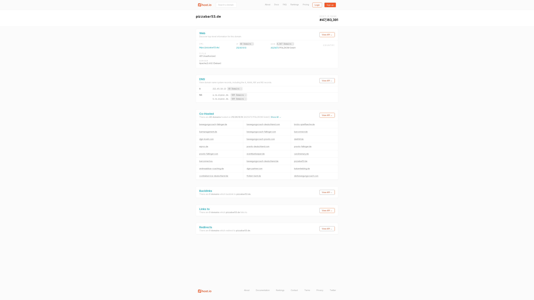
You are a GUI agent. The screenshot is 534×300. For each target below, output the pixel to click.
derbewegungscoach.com (306, 176)
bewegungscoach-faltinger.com (261, 132)
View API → (327, 34)
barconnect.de (301, 132)
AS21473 (275, 48)
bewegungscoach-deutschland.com (263, 124)
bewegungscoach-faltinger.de (213, 124)
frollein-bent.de (254, 176)
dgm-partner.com (254, 168)
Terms (307, 290)
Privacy (320, 290)
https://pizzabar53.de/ (209, 47)
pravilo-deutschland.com (258, 146)
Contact (294, 290)
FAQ (285, 4)
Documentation (263, 290)
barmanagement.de (208, 132)
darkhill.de (299, 139)
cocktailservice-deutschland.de (213, 176)
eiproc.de (203, 146)
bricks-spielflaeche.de (304, 124)
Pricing (306, 4)
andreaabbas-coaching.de (211, 168)
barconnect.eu (206, 161)
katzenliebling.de (302, 168)
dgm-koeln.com (206, 139)
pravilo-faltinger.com (208, 154)
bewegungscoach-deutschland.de (262, 161)
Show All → (276, 117)
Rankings (295, 4)
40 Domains (246, 44)
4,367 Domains (285, 44)
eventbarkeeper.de (256, 154)
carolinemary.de (301, 154)
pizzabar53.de (300, 161)
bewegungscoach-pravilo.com (261, 139)
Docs (276, 4)
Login (317, 5)
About (267, 4)
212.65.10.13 (241, 48)
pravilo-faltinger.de (303, 146)
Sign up (330, 5)
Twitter (333, 290)
